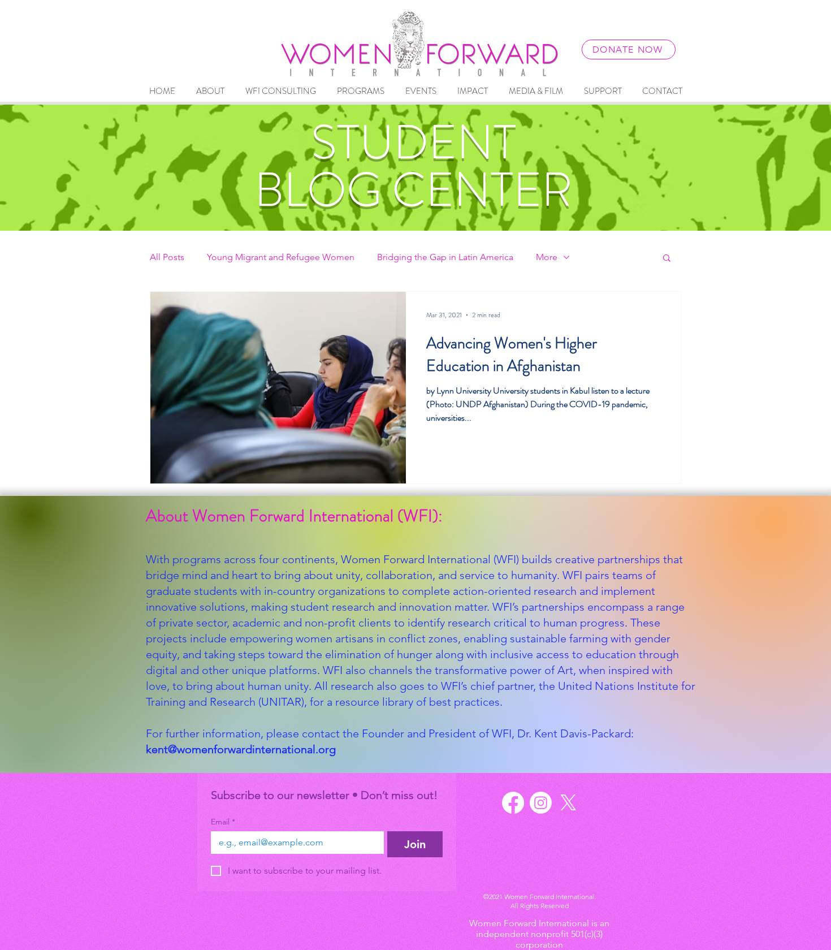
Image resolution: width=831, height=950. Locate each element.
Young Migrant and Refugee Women (280, 257)
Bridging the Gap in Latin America (445, 257)
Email (223, 822)
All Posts (167, 257)
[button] (666, 259)
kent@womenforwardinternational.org (241, 749)
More (546, 257)
